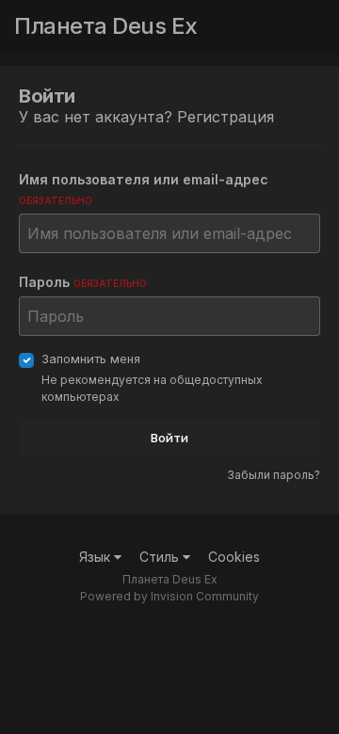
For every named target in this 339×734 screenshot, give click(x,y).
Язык (96, 557)
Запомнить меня (90, 358)
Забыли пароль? (273, 475)
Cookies (234, 557)
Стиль (161, 557)
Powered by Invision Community (169, 596)
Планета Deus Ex (106, 26)
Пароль (83, 282)
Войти (169, 437)
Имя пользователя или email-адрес (143, 188)
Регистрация (225, 116)
